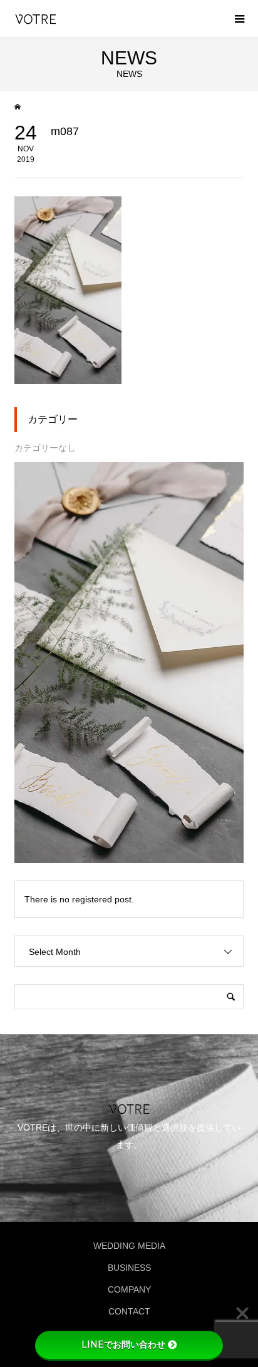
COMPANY (129, 1289)
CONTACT (129, 1311)
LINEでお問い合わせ (123, 1344)
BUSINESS (129, 1268)
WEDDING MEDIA (129, 1246)
